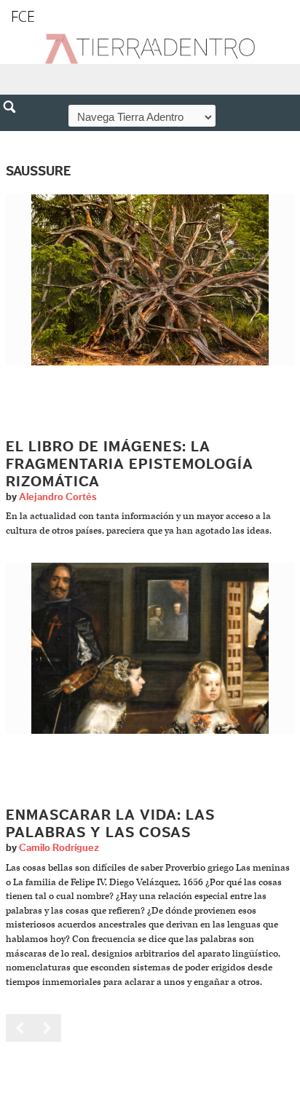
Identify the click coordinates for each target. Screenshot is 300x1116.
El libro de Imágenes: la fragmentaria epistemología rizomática (129, 464)
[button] (14, 138)
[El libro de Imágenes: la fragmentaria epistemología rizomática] (150, 279)
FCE (23, 16)
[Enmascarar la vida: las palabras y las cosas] (150, 648)
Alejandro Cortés (58, 497)
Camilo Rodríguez (59, 848)
